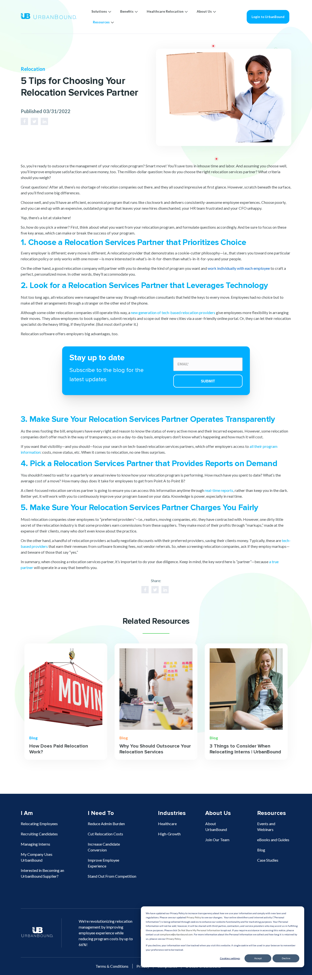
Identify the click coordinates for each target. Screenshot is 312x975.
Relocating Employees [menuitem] (39, 823)
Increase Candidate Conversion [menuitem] (104, 847)
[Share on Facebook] (24, 121)
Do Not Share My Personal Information (199, 930)
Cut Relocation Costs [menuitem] (105, 833)
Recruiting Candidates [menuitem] (39, 833)
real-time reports (219, 490)
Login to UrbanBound (268, 17)
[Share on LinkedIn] (44, 121)
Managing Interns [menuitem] (35, 844)
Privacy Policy (193, 917)
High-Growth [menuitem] (169, 833)
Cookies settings (230, 958)
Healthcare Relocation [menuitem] (165, 11)
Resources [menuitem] (101, 22)
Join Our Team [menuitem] (217, 839)
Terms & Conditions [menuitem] (112, 966)
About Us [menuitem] (204, 11)
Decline (286, 958)
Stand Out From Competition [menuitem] (112, 876)
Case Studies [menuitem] (267, 860)
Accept (258, 958)
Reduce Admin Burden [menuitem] (106, 823)
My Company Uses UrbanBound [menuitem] (36, 857)
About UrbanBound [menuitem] (216, 826)
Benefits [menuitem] (127, 11)
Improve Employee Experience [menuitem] (103, 863)
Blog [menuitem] (261, 850)
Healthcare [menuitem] (167, 823)
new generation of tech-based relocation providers (173, 312)
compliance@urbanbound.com (176, 934)
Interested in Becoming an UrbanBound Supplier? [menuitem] (42, 873)
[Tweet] (34, 121)
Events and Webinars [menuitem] (266, 826)
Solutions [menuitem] (99, 11)
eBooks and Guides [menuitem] (273, 839)
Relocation (33, 69)
